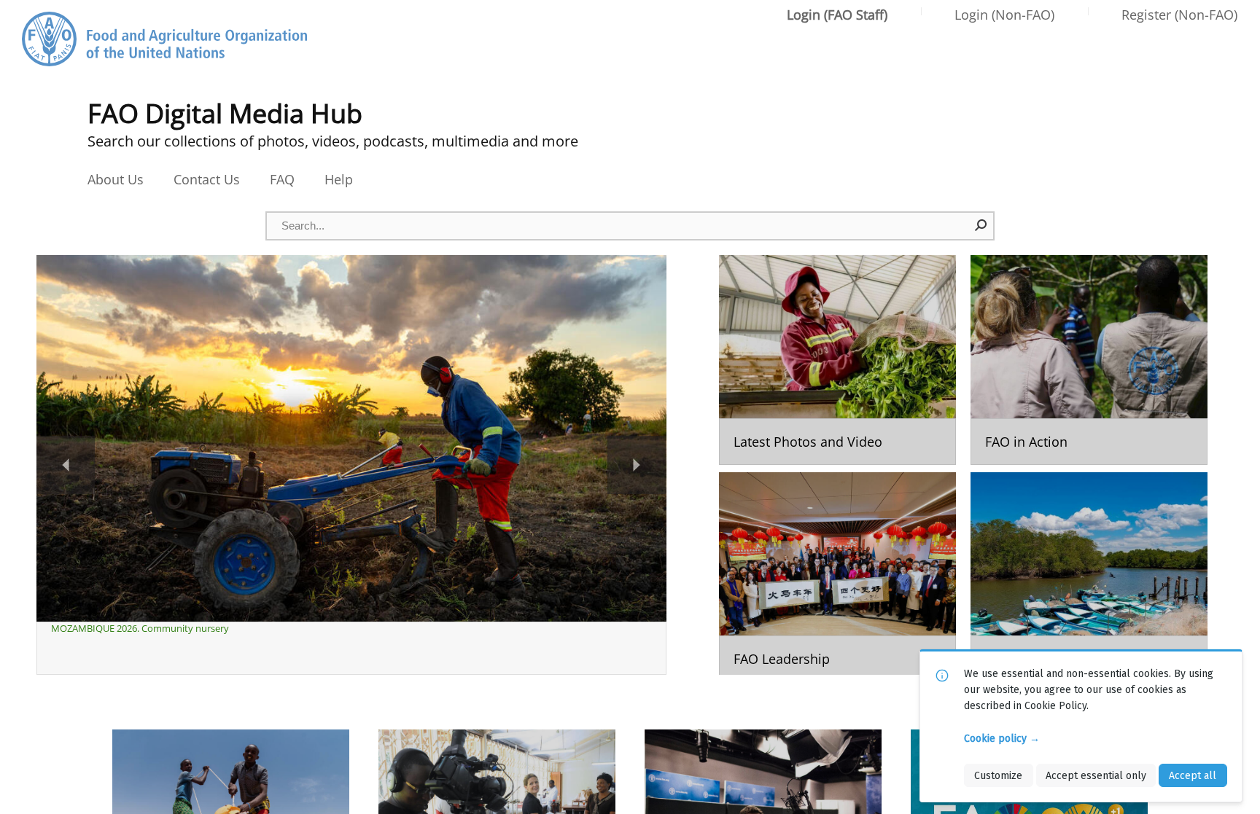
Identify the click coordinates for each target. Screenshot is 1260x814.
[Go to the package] (837, 360)
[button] (981, 225)
